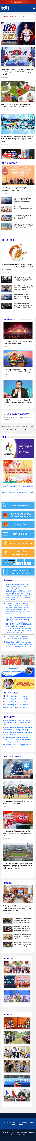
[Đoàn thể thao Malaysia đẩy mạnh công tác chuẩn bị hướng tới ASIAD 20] (6, 288)
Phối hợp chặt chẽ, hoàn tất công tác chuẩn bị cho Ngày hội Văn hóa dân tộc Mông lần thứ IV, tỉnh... (17, 908)
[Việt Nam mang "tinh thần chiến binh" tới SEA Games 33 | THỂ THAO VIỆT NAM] (17, 976)
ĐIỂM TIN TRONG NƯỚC (11, 693)
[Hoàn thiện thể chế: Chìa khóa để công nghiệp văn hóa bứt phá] (18, 322)
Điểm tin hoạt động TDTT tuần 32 (16, 702)
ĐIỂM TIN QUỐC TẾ (9, 717)
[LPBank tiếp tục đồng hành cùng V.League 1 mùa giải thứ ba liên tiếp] (18, 175)
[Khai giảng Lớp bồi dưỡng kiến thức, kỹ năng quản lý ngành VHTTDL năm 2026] (7, 937)
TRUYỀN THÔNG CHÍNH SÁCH (12, 756)
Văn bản (16, 1122)
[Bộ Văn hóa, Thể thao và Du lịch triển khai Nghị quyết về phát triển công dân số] (18, 820)
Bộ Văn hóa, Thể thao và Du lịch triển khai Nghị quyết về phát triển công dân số (17, 833)
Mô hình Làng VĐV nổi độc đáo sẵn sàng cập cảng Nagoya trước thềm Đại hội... (22, 297)
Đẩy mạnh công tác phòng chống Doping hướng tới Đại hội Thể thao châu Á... (23, 279)
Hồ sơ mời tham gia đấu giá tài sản (14, 17)
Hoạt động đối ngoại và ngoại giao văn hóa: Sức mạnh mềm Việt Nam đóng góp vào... (18, 372)
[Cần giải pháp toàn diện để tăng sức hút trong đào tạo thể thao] (18, 790)
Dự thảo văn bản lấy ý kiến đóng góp (16, 414)
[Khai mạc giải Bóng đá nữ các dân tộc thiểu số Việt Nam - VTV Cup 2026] (6, 218)
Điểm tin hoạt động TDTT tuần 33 (16, 699)
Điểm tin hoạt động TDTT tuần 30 (16, 707)
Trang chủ (7, 1122)
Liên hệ (20, 1125)
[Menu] (34, 8)
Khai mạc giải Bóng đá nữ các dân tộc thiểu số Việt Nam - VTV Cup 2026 (22, 217)
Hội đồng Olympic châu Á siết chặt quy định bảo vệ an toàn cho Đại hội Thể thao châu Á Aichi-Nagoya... (17, 267)
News (24, 1122)
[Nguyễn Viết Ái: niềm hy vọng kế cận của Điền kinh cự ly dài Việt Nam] (18, 33)
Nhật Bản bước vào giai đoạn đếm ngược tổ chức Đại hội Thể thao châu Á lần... (23, 305)
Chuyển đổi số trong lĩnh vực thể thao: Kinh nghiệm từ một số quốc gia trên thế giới (17, 723)
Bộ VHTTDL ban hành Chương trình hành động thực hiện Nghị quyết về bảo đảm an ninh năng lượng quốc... (18, 865)
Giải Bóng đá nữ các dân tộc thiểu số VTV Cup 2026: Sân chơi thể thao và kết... (23, 226)
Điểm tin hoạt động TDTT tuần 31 (16, 705)
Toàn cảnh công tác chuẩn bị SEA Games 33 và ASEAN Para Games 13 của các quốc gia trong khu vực (17, 740)
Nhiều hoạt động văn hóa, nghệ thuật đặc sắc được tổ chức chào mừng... (22, 944)
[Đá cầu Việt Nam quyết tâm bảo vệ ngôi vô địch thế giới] (6, 209)
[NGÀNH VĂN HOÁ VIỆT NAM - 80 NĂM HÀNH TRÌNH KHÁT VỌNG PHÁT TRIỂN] (17, 962)
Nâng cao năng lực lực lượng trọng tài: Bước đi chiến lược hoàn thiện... (22, 928)
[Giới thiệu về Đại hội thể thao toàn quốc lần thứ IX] (17, 991)
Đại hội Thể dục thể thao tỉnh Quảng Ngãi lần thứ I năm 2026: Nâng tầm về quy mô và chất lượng (17, 139)
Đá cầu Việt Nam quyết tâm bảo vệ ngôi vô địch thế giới (23, 207)
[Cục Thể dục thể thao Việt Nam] (5, 8)
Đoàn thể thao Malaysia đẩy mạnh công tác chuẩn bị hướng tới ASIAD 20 (23, 287)
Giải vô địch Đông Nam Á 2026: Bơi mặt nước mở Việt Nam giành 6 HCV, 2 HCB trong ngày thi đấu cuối (18, 72)
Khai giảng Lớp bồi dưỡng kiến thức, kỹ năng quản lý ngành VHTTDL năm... (22, 936)
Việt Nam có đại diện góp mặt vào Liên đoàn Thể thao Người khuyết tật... (22, 920)
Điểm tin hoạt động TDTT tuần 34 (16, 696)
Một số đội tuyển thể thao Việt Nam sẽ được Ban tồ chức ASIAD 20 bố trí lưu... (22, 199)
